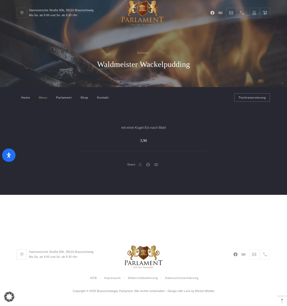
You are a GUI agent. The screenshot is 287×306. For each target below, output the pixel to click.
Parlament (64, 97)
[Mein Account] (254, 13)
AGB (93, 278)
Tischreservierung (252, 97)
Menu (43, 97)
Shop (84, 97)
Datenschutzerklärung (182, 278)
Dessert (143, 52)
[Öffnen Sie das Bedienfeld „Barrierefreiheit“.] (9, 155)
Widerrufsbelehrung (143, 278)
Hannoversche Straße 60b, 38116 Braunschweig (61, 10)
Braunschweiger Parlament (115, 291)
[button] (9, 297)
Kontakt (103, 97)
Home (25, 97)
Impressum (112, 278)
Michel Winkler (205, 291)
